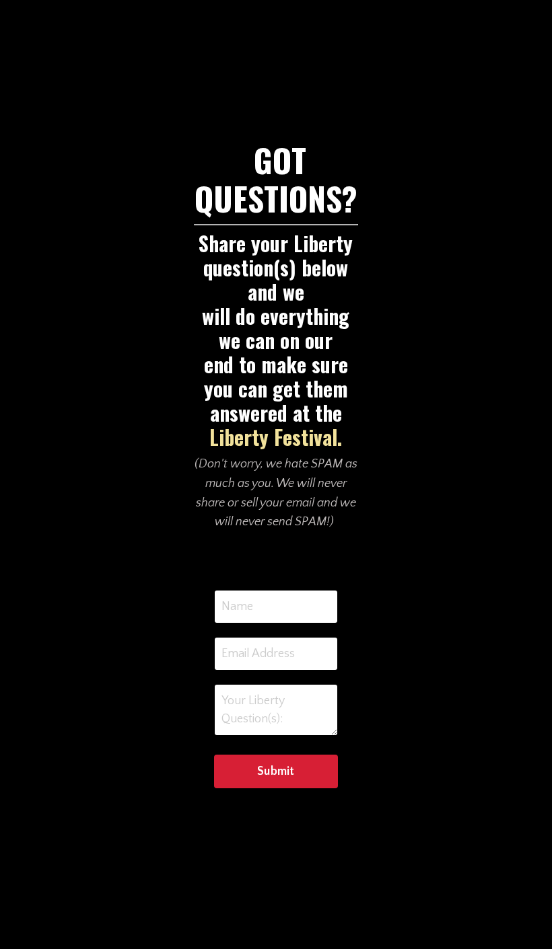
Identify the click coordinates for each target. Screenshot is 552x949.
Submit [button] (276, 771)
